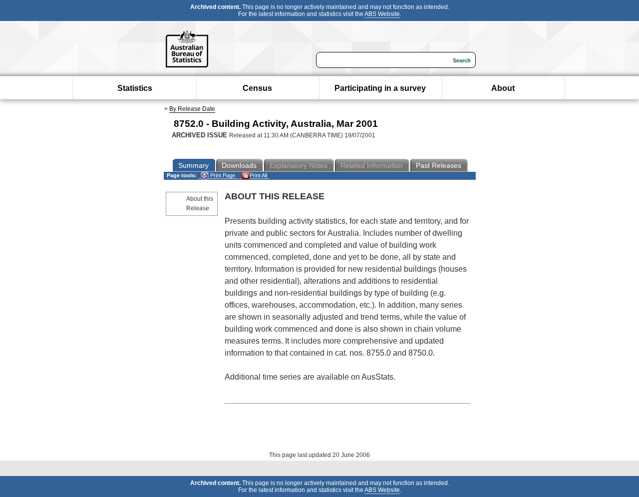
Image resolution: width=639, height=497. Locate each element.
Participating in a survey (380, 88)
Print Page (222, 175)
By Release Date (192, 108)
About (503, 88)
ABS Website (382, 13)
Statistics (134, 88)
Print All (258, 175)
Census (257, 88)
